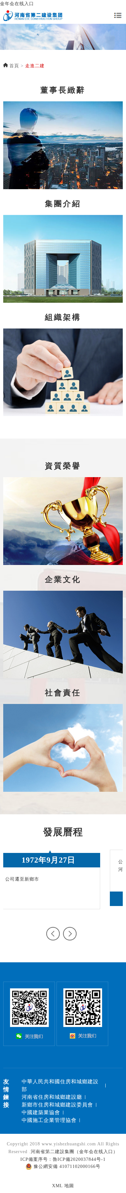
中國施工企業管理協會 (49, 1120)
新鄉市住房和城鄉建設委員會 (57, 1104)
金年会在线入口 (17, 3)
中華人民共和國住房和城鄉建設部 (60, 1085)
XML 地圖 (63, 1185)
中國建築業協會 (41, 1112)
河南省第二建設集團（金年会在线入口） (74, 1151)
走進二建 (35, 65)
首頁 (14, 65)
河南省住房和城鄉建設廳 (52, 1097)
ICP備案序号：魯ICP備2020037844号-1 (63, 1159)
